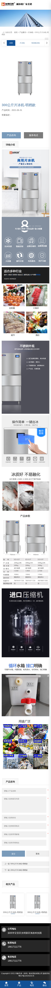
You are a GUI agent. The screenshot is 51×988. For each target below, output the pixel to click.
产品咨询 (11, 135)
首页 (16, 32)
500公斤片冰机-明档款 (19, 864)
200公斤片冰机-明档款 (19, 870)
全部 (11, 43)
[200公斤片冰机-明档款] (13, 901)
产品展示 (22, 32)
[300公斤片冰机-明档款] (37, 901)
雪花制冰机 (35, 43)
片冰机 (30, 32)
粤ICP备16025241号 (26, 976)
